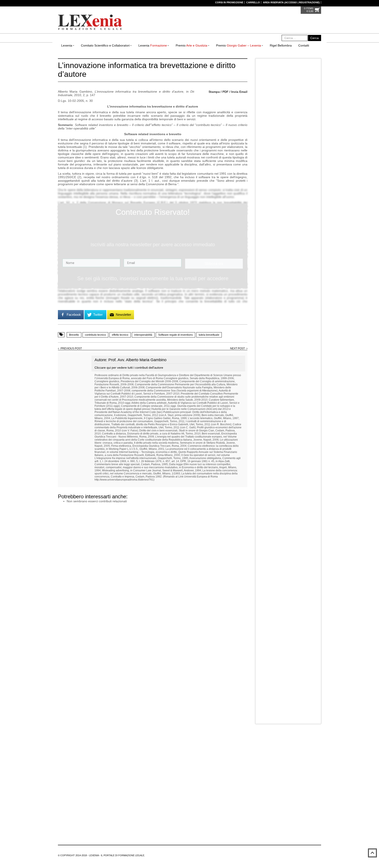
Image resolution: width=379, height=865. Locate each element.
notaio (197, 791)
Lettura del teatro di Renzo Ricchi (277, 643)
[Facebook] (129, 810)
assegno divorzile (237, 744)
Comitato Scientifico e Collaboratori (105, 45)
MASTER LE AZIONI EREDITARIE (298, 331)
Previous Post (71, 348)
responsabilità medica (206, 807)
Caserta (291, 174)
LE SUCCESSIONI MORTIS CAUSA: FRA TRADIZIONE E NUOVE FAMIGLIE (295, 504)
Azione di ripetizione (205, 749)
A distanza (265, 174)
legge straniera (239, 786)
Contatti (303, 45)
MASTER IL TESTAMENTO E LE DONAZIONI (297, 269)
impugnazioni (219, 786)
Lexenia (66, 45)
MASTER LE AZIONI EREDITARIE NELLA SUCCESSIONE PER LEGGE (298, 313)
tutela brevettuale (209, 334)
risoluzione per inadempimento (211, 818)
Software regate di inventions (175, 334)
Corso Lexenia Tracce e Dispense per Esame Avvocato (298, 482)
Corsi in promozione (229, 2)
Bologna (279, 174)
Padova (263, 180)
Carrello (253, 2)
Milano (303, 174)
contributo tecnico (95, 334)
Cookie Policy (66, 831)
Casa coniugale (229, 749)
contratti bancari (242, 754)
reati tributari (228, 797)
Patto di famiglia (212, 791)
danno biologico (223, 760)
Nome (262, 98)
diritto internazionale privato (209, 775)
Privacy (263, 128)
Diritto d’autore (227, 770)
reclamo (243, 797)
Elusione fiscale (238, 775)
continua (235, 28)
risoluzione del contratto (223, 812)
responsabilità (201, 802)
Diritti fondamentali (204, 770)
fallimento (221, 781)
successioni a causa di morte (210, 823)
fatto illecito (236, 781)
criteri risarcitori (202, 760)
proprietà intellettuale (205, 797)
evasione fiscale (203, 781)
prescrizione (232, 791)
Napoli (313, 174)
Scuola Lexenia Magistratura (295, 458)
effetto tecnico (120, 334)
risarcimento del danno (236, 807)
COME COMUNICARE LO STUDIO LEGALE (293, 226)
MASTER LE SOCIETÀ (291, 437)
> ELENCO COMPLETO (211, 834)
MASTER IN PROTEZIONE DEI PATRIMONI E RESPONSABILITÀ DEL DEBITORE (297, 376)
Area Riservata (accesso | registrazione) (291, 2)
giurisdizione (201, 786)
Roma (298, 180)
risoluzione (199, 812)
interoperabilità (143, 334)
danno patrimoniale (236, 765)
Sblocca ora (214, 264)
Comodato (199, 754)
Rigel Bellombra (281, 45)
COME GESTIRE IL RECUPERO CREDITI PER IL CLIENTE (297, 247)
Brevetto (74, 334)
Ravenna (286, 180)
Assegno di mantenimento (208, 744)
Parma (275, 180)
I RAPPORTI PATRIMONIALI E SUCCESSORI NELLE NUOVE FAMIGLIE (296, 355)
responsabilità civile (224, 802)
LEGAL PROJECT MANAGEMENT (298, 203)
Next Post (237, 348)
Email (262, 113)
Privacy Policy (308, 140)
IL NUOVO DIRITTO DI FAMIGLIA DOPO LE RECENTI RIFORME (297, 290)
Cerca (314, 38)
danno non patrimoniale (207, 765)
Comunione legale (219, 754)
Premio (191, 45)
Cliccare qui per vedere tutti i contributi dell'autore (129, 367)
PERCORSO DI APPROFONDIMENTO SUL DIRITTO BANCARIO (294, 419)
